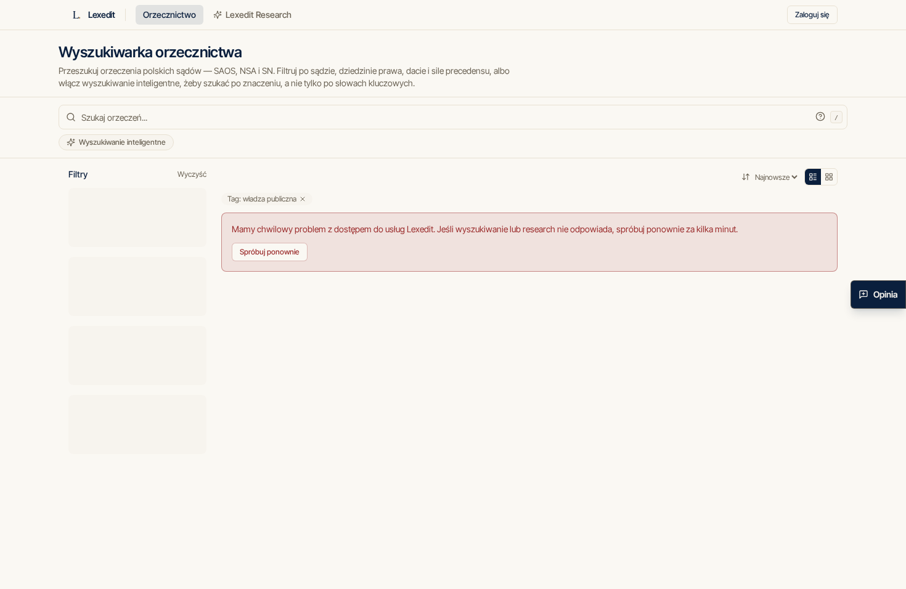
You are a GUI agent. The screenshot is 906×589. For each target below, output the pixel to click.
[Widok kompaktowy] (813, 177)
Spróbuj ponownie (270, 251)
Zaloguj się (812, 14)
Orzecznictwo (169, 14)
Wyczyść (192, 174)
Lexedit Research (259, 14)
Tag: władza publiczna (261, 198)
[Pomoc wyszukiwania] (820, 116)
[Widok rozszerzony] (829, 177)
